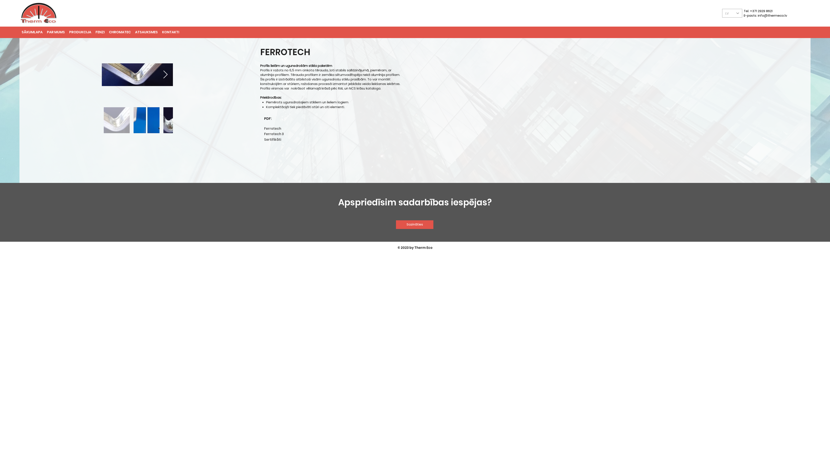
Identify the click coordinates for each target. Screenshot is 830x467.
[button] (100, 32)
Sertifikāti (272, 139)
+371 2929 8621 (761, 11)
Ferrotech (272, 128)
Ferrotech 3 (274, 134)
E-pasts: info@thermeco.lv (765, 15)
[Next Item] (165, 74)
